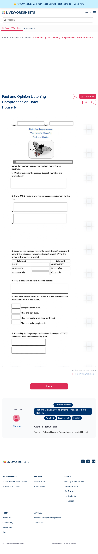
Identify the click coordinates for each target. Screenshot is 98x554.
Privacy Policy (70, 544)
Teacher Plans (40, 481)
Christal (17, 426)
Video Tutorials (71, 486)
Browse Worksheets (11, 486)
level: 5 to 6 (64, 418)
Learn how (79, 4)
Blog (5, 532)
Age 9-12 (50, 418)
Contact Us (39, 522)
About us (7, 517)
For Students (70, 496)
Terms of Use (57, 544)
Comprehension (63, 404)
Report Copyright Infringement (47, 517)
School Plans (39, 486)
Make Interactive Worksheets (16, 481)
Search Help (8, 527)
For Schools (69, 500)
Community (8, 522)
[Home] (18, 12)
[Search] (5, 20)
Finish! (49, 386)
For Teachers (69, 491)
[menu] (94, 12)
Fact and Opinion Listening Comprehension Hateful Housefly (60, 411)
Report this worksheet (84, 374)
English (76, 418)
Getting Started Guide (74, 481)
